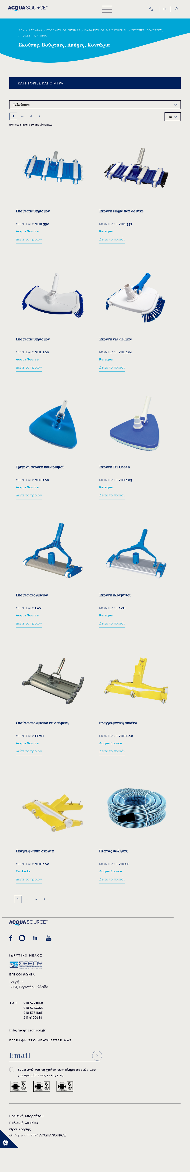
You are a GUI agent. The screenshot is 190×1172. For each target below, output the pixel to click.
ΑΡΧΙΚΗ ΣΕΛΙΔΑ (31, 30)
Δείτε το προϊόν (29, 239)
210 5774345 (33, 1008)
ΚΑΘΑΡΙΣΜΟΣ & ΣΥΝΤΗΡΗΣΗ (106, 30)
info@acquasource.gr (27, 1030)
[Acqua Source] (28, 10)
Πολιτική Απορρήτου (26, 1116)
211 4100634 (32, 1017)
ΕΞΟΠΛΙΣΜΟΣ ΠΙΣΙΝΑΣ (63, 30)
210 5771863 (33, 1013)
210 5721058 (33, 1003)
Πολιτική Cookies (23, 1123)
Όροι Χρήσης (20, 1129)
